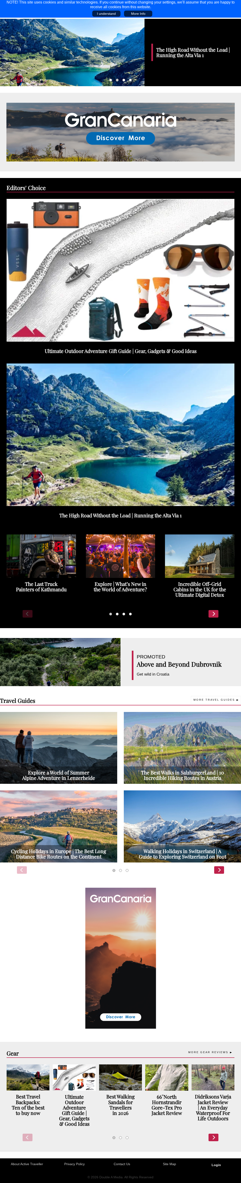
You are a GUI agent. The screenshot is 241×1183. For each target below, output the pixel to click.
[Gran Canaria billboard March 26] (120, 131)
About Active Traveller (27, 1164)
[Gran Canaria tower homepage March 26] (120, 957)
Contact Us (122, 1164)
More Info (138, 13)
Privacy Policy (74, 1164)
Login (216, 1165)
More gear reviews (208, 1052)
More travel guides (214, 699)
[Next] (213, 614)
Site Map (169, 1164)
